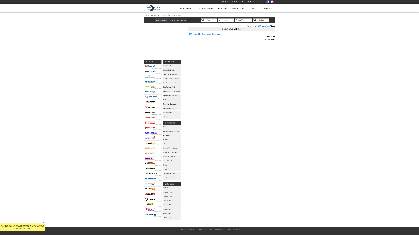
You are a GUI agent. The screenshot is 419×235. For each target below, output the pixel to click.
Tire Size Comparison (205, 8)
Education (266, 8)
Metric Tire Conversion (171, 100)
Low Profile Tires (169, 178)
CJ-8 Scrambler (264, 26)
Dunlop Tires (158, 185)
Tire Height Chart (169, 108)
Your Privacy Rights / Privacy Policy (211, 229)
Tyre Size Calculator (170, 104)
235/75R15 (270, 39)
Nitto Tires (158, 73)
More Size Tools (238, 8)
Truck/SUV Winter (169, 156)
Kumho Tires (158, 139)
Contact (259, 1)
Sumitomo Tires (157, 180)
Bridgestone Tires (156, 114)
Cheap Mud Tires (169, 173)
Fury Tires (158, 206)
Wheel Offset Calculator (171, 78)
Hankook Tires (157, 104)
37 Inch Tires (167, 196)
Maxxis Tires (158, 165)
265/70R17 (167, 205)
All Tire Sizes (167, 112)
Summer (166, 139)
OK (43, 222)
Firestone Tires (157, 129)
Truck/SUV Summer (170, 152)
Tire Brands (149, 62)
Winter (165, 144)
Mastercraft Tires (157, 155)
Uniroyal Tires (157, 196)
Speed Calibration (169, 70)
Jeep (254, 26)
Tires (253, 8)
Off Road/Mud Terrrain (171, 131)
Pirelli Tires (158, 124)
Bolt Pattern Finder (169, 87)
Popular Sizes (168, 184)
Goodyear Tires (157, 88)
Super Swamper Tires (155, 134)
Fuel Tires (158, 201)
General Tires (157, 119)
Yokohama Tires (157, 109)
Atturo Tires (158, 170)
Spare (165, 169)
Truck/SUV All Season (170, 148)
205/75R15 (270, 37)
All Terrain (166, 127)
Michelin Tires (157, 98)
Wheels (165, 117)
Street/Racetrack (169, 161)
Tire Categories (169, 123)
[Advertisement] (227, 64)
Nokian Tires (158, 175)
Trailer (165, 165)
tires (249, 26)
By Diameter (181, 20)
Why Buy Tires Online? (228, 1)
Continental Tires (156, 150)
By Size (172, 20)
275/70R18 (167, 213)
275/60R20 (167, 217)
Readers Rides (252, 1)
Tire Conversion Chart (170, 83)
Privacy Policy (25, 228)
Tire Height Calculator (170, 95)
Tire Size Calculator (186, 8)
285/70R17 (167, 209)
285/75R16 (167, 200)
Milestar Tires (157, 190)
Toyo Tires (158, 83)
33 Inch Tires (167, 188)
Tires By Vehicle (161, 20)
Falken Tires (158, 93)
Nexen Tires (158, 160)
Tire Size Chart (222, 8)
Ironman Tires (157, 216)
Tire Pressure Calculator (171, 91)
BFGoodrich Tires (156, 68)
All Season (166, 135)
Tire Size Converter (169, 66)
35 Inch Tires (167, 192)
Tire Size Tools (169, 62)
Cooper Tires (157, 78)
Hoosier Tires (157, 211)
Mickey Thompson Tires (155, 144)
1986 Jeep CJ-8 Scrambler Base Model (205, 34)
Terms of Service (234, 229)
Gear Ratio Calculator (170, 74)
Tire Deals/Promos (241, 1)
